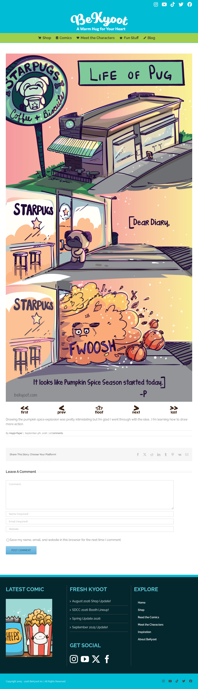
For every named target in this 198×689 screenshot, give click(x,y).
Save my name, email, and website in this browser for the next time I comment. (65, 540)
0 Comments (56, 433)
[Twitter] (96, 659)
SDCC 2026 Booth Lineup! (90, 610)
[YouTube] (85, 659)
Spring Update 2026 (86, 618)
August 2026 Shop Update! (91, 601)
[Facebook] (107, 659)
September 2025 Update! (90, 627)
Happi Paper (15, 433)
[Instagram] (74, 659)
